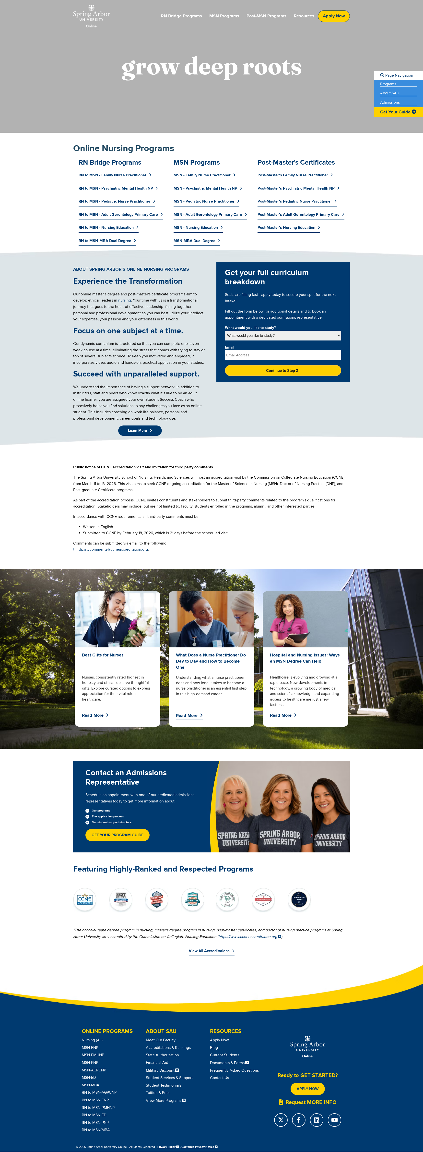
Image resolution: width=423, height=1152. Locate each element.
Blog (214, 1047)
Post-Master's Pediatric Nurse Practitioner (295, 201)
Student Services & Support (169, 1077)
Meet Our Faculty (161, 1040)
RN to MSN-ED (94, 1115)
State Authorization (162, 1055)
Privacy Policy (166, 1147)
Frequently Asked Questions (234, 1070)
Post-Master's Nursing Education (286, 227)
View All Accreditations (209, 950)
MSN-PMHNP (93, 1055)
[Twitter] (281, 1120)
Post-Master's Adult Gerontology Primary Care (299, 214)
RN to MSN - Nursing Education (106, 227)
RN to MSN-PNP (95, 1122)
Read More (93, 715)
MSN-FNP (90, 1047)
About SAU (389, 93)
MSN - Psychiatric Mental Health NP (205, 188)
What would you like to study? (250, 328)
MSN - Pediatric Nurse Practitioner (204, 201)
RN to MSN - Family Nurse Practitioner (112, 175)
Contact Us (219, 1077)
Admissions (390, 102)
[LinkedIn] (316, 1120)
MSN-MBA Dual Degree (194, 240)
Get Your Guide (395, 112)
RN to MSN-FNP (95, 1100)
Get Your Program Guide (117, 835)
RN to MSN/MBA (96, 1130)
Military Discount (160, 1070)
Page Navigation (399, 75)
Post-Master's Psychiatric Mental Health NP (296, 188)
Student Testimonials (163, 1085)
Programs (388, 84)
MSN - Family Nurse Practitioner (202, 175)
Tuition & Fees (158, 1092)
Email (229, 347)
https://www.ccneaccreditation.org (247, 936)
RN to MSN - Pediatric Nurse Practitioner (114, 201)
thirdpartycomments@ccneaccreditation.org (110, 549)
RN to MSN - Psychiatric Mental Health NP (116, 188)
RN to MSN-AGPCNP (99, 1092)
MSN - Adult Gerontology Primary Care (208, 214)
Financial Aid (157, 1062)
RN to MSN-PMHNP (98, 1107)
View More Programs (163, 1100)
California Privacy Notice (197, 1147)
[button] (140, 430)
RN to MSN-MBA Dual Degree (105, 240)
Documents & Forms (227, 1062)
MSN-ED (89, 1077)
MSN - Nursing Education (196, 227)
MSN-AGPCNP (94, 1070)
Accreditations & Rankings (168, 1047)
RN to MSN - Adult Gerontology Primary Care (118, 214)
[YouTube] (334, 1120)
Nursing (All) (92, 1040)
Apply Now (334, 16)
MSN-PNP (90, 1062)
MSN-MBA (90, 1085)
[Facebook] (299, 1120)
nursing (124, 300)
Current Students (224, 1055)
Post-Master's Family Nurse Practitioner (293, 175)
